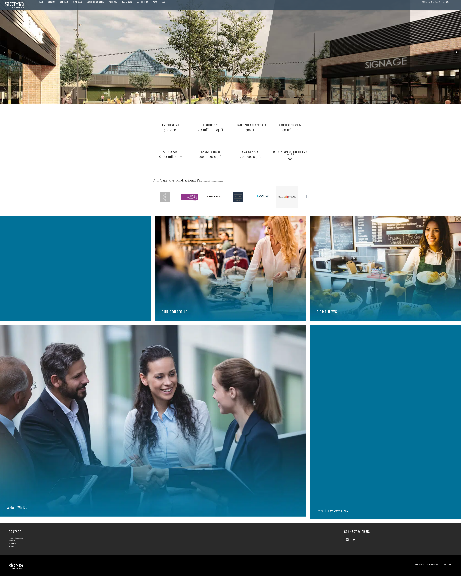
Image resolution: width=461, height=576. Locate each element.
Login (446, 1)
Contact (436, 1)
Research (426, 1)
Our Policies (420, 564)
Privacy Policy (432, 564)
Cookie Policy (446, 564)
